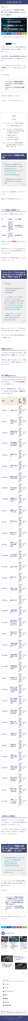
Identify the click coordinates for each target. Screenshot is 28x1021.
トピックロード (14, 2)
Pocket (14, 43)
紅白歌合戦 (8, 1005)
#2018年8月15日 (16, 859)
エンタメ (7, 984)
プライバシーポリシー (10, 1017)
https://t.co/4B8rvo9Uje (11, 863)
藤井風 (6, 998)
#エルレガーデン (17, 170)
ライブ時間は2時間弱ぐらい (15, 125)
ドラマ (6, 987)
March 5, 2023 (8, 872)
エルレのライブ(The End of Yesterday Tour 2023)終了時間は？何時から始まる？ (15, 130)
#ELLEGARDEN (9, 170)
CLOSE (14, 119)
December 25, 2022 (10, 319)
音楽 (6, 995)
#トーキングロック (14, 305)
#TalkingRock (16, 288)
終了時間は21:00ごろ (13, 137)
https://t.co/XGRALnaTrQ (16, 307)
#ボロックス (13, 168)
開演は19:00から (12, 135)
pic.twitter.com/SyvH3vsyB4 (12, 865)
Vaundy (7, 1002)
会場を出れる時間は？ (13, 139)
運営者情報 (20, 1017)
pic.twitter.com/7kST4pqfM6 (12, 309)
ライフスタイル (9, 991)
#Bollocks (7, 168)
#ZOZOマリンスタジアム (11, 861)
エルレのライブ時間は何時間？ (15, 123)
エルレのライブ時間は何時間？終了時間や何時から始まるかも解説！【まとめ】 (15, 144)
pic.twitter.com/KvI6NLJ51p (12, 174)
